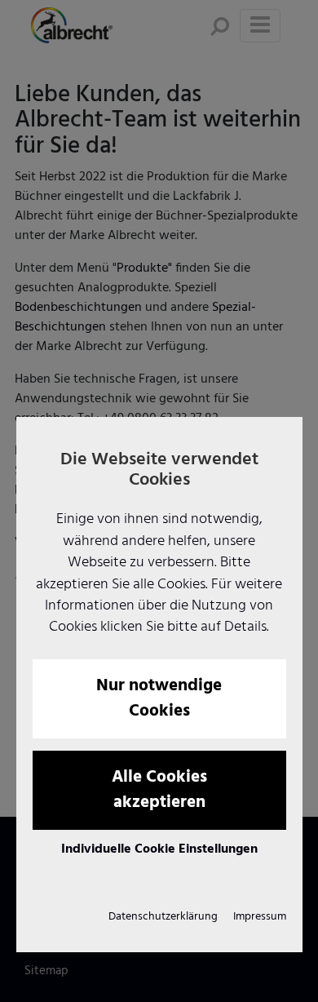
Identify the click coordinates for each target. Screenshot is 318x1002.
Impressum (259, 916)
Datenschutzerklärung (163, 916)
